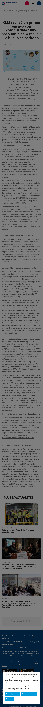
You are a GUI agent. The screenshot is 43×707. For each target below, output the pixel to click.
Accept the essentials (29, 694)
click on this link (25, 689)
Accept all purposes (12, 694)
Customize (9, 699)
